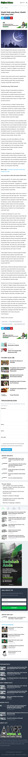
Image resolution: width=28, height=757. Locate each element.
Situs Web (3, 437)
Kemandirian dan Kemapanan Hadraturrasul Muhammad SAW (16, 536)
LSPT (21, 752)
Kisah (10, 754)
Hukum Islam (18, 754)
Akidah (6, 754)
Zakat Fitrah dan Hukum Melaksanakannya (14, 530)
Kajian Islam (11, 752)
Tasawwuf (24, 754)
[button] (22, 2)
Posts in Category (7, 624)
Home (2, 7)
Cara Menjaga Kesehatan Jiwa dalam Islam (17, 678)
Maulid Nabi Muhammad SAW (16, 321)
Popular (3, 508)
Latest (8, 508)
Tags (19, 508)
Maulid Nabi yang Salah (20, 324)
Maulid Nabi (4, 321)
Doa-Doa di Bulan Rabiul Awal (15, 478)
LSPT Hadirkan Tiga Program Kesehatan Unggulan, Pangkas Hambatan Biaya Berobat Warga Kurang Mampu (14, 487)
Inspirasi (13, 754)
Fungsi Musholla (14, 395)
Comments (14, 508)
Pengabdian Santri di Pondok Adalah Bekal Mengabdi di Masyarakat (18, 369)
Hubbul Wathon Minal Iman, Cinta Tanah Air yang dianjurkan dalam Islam (16, 460)
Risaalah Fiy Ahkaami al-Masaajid (11, 495)
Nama (2, 424)
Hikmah (6, 7)
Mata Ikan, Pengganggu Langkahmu (12, 502)
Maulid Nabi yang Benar (7, 324)
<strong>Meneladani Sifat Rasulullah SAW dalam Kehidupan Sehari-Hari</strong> (17, 465)
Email (2, 430)
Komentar (3, 408)
